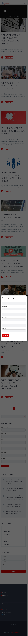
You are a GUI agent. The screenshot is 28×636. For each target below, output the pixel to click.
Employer (4, 306)
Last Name (4, 323)
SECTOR (4, 328)
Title (3, 312)
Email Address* (5, 301)
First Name (4, 317)
